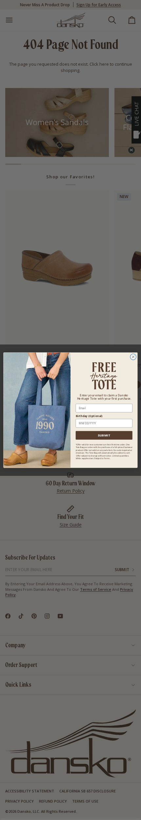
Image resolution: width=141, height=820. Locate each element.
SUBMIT (104, 435)
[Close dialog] (133, 357)
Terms (107, 458)
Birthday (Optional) (89, 416)
